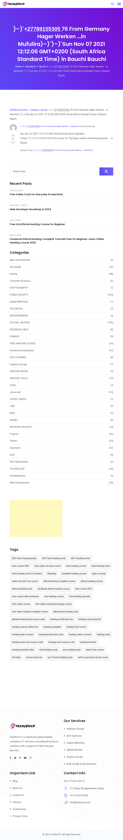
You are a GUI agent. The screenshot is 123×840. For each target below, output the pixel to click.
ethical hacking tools (22, 588)
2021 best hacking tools (54, 558)
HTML (13, 385)
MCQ (12, 413)
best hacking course (76, 566)
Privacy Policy (20, 816)
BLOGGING (15, 267)
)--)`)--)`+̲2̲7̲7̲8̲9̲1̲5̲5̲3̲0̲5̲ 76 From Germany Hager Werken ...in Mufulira (49, 126)
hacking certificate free (61, 619)
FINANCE (15, 336)
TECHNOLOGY (17, 468)
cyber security (99, 573)
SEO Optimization (19, 461)
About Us (17, 788)
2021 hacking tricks (80, 558)
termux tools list (34, 657)
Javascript (15, 392)
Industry (17, 802)
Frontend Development (22, 350)
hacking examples (52, 627)
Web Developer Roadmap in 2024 (30, 209)
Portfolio (16, 657)
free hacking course (54, 596)
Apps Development (20, 260)
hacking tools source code (61, 642)
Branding (52, 573)
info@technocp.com (80, 802)
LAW (12, 406)
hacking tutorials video (23, 649)
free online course (21, 604)
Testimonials (19, 809)
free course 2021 (83, 588)
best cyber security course (48, 566)
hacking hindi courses (22, 634)
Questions (15, 447)
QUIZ (12, 454)
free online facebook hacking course (53, 604)
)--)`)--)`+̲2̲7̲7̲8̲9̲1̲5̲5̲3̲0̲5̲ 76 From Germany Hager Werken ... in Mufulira (63, 150)
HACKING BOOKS (19, 371)
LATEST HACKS (18, 399)
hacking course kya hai (89, 619)
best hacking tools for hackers (27, 573)
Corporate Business (20, 280)
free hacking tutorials (79, 596)
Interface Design (75, 728)
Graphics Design (18, 364)
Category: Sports (39, 109)
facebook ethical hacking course (54, 588)
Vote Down (13, 144)
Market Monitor (75, 749)
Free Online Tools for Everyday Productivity (36, 194)
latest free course (95, 649)
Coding (13, 273)
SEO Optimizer (74, 735)
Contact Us (18, 795)
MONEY (14, 420)
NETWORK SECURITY (21, 427)
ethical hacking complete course (59, 581)
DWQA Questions (19, 109)
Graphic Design (74, 756)
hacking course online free (25, 627)
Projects (14, 434)
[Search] (112, 3)
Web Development (19, 482)
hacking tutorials (88, 642)
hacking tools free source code (27, 642)
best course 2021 (20, 566)
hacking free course (76, 627)
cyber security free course (25, 581)
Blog (15, 781)
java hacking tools (72, 649)
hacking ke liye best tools (51, 634)
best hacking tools (101, 566)
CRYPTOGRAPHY (19, 287)
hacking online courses (80, 634)
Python (13, 440)
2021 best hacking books (24, 558)
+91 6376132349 (79, 795)
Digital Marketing (19, 301)
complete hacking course (74, 573)
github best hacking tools (65, 611)
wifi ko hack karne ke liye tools (93, 657)
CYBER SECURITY (19, 294)
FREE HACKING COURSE (23, 343)
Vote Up (13, 134)
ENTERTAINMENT (19, 315)
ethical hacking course (92, 581)
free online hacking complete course (30, 611)
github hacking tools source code (28, 619)
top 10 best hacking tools (60, 657)
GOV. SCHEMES (18, 357)
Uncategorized (17, 475)
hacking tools (103, 634)
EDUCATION (16, 308)
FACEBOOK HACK (19, 329)
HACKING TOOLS (19, 378)
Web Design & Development (81, 763)
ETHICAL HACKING (20, 322)
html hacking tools (48, 649)
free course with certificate (25, 596)
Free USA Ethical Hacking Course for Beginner (37, 224)
